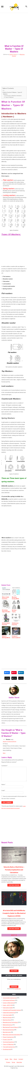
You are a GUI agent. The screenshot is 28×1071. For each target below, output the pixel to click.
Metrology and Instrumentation (11, 1034)
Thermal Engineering (9, 1047)
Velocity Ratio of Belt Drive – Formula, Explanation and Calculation (14, 869)
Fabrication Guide (7, 1007)
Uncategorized (7, 1049)
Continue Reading (14, 885)
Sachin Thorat (13, 54)
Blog (11, 1059)
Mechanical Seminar (8, 1029)
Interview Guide (7, 1015)
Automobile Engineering (9, 998)
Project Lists (6, 1039)
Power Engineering (8, 1037)
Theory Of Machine (8, 1044)
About (15, 1059)
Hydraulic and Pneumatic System (12, 1010)
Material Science (7, 1025)
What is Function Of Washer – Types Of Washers (12, 93)
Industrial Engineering (9, 1012)
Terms (13, 1062)
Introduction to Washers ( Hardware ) (13, 95)
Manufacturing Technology (10, 1022)
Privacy (8, 1062)
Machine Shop (7, 1020)
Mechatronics (7, 1032)
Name (3, 784)
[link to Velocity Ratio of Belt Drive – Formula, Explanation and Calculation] (14, 854)
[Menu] (2, 7)
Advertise (19, 1062)
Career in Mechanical (9, 1002)
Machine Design (7, 1017)
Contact (21, 1059)
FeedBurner (17, 988)
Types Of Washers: (9, 97)
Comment (4, 765)
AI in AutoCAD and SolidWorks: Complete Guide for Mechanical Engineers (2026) (14, 913)
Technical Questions (8, 1042)
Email (3, 790)
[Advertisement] (14, 30)
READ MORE (14, 970)
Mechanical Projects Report (10, 1027)
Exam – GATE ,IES (7, 1005)
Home (6, 1059)
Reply (4, 753)
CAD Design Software (9, 1000)
